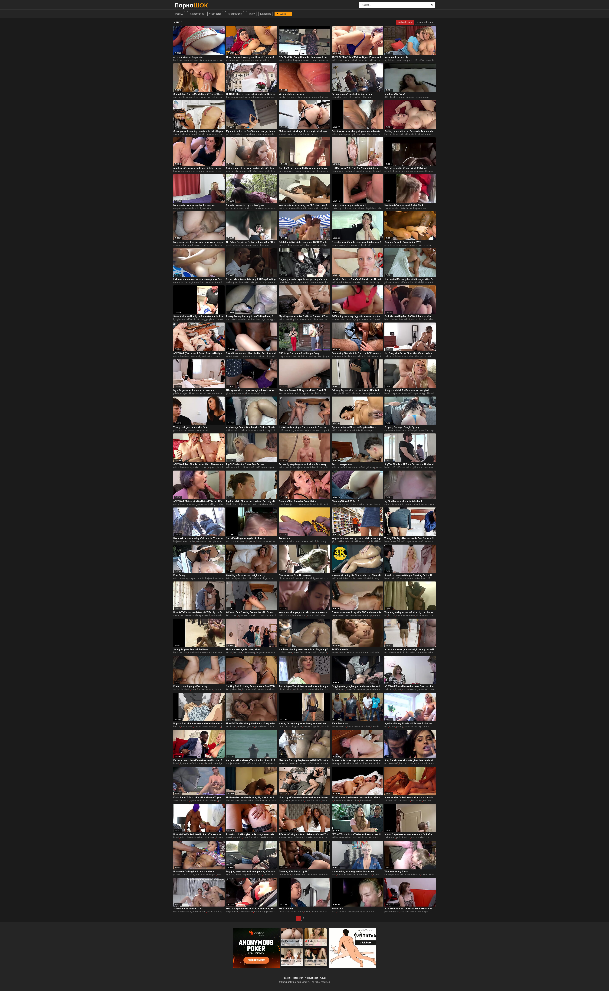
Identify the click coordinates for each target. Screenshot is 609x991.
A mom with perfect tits (396, 57)
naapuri (177, 208)
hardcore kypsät (198, 356)
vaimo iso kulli (350, 60)
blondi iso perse (392, 393)
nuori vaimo (319, 60)
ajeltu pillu (434, 467)
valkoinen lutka (262, 800)
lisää (281, 615)
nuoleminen (212, 134)
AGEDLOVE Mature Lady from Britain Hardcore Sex (410, 908)
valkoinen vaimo (234, 356)
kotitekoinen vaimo (209, 60)
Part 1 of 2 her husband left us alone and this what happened (304, 168)
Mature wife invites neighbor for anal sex (194, 205)
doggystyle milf (208, 319)
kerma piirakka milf (394, 874)
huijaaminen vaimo (302, 60)
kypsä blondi (428, 393)
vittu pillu (252, 171)
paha (322, 615)
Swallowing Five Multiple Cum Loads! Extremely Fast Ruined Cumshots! (357, 353)
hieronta (338, 800)
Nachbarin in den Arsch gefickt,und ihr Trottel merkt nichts (199, 538)
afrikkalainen (302, 541)
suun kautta (179, 97)
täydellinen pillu (374, 208)
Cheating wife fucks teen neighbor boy (245, 575)
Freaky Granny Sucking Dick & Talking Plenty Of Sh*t (251, 316)
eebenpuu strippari (341, 134)
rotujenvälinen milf (235, 763)
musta (246, 356)
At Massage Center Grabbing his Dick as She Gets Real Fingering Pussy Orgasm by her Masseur (251, 427)
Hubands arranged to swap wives (243, 649)
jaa (369, 97)
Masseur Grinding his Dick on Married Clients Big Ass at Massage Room (357, 575)
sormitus (409, 911)
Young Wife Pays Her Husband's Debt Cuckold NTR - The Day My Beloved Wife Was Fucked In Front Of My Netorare (410, 538)
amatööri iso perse (428, 430)
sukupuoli (407, 60)
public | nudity (285, 282)
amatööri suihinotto (313, 467)
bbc (365, 97)
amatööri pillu (198, 134)
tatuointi (298, 393)
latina (288, 726)
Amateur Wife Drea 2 (395, 94)
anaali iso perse (287, 763)
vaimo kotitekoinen (235, 541)
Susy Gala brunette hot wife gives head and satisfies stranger (410, 760)
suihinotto (185, 134)
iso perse (250, 541)
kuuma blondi (391, 134)
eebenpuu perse (277, 504)
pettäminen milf (365, 319)
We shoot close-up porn (291, 94)
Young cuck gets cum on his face (190, 427)
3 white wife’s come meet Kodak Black (403, 205)
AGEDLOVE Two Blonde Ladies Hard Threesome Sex (199, 464)
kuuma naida (305, 504)
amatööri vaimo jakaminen (200, 245)
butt (431, 615)
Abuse (323, 978)
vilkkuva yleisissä (382, 541)
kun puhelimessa (290, 245)
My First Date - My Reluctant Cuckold (403, 501)
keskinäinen (366, 800)
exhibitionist (403, 652)
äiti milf (346, 393)
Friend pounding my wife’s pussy (190, 686)
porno (294, 97)
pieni (235, 282)
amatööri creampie (215, 171)
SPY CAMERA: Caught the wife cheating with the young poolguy (304, 57)
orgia (293, 430)
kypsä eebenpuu (208, 874)
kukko (334, 208)
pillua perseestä (202, 615)
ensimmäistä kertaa (221, 615)
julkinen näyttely (243, 874)
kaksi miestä (264, 171)
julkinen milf (310, 245)
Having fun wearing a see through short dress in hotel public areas (304, 723)
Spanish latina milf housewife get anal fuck (354, 427)
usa (267, 245)
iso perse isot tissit (288, 356)
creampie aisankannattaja (220, 541)
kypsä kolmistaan (198, 467)
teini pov (235, 578)
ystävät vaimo (403, 837)
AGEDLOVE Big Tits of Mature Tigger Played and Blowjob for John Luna (357, 57)
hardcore (283, 541)
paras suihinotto (360, 837)
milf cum (249, 208)
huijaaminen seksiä (400, 319)
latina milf (284, 911)
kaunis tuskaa (338, 245)
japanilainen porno (211, 726)
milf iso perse (424, 60)
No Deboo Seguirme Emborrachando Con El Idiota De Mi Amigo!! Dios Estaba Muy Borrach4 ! (251, 242)
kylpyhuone (179, 319)
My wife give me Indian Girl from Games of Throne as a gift (304, 316)
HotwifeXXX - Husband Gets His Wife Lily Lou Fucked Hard (199, 612)
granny (199, 504)
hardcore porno (181, 60)
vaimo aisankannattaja (290, 208)
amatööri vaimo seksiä (254, 837)
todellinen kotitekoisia (199, 652)
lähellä (282, 97)
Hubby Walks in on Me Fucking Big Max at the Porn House (251, 797)
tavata (395, 208)
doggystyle (398, 171)
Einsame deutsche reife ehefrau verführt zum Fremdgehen (199, 760)
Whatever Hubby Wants (396, 871)
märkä (402, 208)
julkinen (213, 800)
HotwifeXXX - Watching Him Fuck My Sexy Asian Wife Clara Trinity (251, 723)
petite (184, 245)
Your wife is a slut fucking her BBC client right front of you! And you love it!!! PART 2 (304, 205)
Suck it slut (337, 908)
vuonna (292, 134)
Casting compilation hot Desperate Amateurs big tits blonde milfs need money (410, 131)
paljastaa (414, 652)
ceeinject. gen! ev (245, 726)
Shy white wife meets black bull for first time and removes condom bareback (251, 353)
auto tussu (257, 874)
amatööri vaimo (414, 97)
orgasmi (212, 467)
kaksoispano (377, 726)
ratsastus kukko (203, 393)
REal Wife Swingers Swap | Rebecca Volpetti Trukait (304, 834)
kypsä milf (378, 874)
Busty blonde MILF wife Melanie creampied (406, 390)
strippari (408, 171)
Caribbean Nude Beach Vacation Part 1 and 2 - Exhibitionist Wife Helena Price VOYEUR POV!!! (251, 760)
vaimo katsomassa (405, 615)
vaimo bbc (337, 97)
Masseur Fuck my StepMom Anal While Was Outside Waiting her (304, 760)
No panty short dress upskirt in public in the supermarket (357, 538)
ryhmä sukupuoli (246, 615)
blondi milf (389, 467)
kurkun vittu (321, 393)
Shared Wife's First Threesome (295, 575)
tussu (348, 208)
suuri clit (283, 134)
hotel (281, 726)
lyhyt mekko (338, 541)
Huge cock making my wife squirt (349, 205)
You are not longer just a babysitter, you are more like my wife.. (304, 612)
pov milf (261, 763)
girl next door (240, 171)
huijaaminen (419, 208)
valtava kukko (358, 208)
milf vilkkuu (390, 652)
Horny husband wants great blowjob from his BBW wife (251, 57)
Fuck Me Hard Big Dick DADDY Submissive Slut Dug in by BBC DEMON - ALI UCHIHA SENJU (410, 316)
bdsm (387, 319)
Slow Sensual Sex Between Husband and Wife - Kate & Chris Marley (357, 797)
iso (367, 282)
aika (345, 97)
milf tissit (400, 467)
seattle (351, 467)
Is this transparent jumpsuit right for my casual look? (410, 649)
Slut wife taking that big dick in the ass (245, 538)
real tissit (361, 134)
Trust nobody (286, 908)
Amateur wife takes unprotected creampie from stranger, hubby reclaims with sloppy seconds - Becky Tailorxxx (357, 760)
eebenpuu (217, 393)
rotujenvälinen (355, 97)
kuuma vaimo (316, 430)
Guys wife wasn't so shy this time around (352, 94)
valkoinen (194, 60)
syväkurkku (308, 393)
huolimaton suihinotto (355, 356)
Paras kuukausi (234, 14)
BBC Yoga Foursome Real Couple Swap (299, 353)
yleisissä (349, 541)
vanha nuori (313, 615)
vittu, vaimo (422, 615)
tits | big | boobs (215, 504)
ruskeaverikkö (391, 763)
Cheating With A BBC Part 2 (345, 501)
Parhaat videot (196, 14)
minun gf (255, 393)
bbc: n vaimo (322, 171)
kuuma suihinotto (425, 763)
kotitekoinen (221, 245)
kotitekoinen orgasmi (258, 319)
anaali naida (188, 208)
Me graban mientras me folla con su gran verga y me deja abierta (199, 242)
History (251, 14)
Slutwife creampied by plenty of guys (245, 205)
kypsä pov (365, 911)
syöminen (365, 726)
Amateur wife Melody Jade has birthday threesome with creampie (199, 168)
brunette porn (299, 615)
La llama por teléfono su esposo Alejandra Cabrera (199, 279)
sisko (221, 282)
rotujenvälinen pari (246, 504)
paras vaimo (345, 837)
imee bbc (242, 319)
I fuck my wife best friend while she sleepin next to (304, 797)
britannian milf (365, 60)
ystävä (229, 171)
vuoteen (365, 652)
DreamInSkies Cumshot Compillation (298, 501)
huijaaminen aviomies (184, 541)
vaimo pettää (285, 60)
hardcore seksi (339, 726)
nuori (205, 430)
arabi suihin (256, 60)
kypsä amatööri (188, 763)
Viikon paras (215, 14)
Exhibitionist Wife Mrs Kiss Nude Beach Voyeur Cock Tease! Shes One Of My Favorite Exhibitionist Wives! (199, 797)
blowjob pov (353, 911)
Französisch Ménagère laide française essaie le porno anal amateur (251, 834)
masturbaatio (258, 430)
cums (343, 319)
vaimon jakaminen (370, 393)
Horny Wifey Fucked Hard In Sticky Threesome (197, 834)
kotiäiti (306, 134)
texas (379, 467)
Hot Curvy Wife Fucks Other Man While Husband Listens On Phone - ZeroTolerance (410, 353)
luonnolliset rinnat (382, 171)
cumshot (355, 245)
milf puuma (179, 578)
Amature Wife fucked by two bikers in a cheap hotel (410, 797)
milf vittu (311, 763)
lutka (423, 134)
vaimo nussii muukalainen (359, 763)
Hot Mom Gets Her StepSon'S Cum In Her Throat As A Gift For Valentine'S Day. (357, 279)
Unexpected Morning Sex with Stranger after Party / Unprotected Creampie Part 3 (410, 279)
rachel (229, 282)
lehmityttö (400, 356)
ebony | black (223, 874)
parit (326, 430)
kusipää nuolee (233, 689)
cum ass (388, 430)
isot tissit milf (380, 60)
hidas (356, 800)
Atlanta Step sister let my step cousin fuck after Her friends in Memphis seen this (410, 834)
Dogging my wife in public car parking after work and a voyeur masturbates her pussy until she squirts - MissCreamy (304, 279)
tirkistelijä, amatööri (193, 282)
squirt (341, 208)
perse (314, 134)
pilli (175, 430)
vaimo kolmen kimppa (218, 356)
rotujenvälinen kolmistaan (242, 134)
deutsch (208, 763)
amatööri (400, 97)
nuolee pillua (413, 356)
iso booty (374, 282)
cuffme (427, 800)
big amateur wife (276, 467)
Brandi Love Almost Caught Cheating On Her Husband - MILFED (410, 575)
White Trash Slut (340, 723)
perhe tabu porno (264, 282)
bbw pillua (372, 134)
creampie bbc (338, 504)
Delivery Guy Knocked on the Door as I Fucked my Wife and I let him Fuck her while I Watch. (357, 390)
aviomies (230, 60)
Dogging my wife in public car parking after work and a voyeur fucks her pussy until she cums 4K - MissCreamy (251, 871)
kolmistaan (178, 171)
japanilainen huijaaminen (267, 726)
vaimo (223, 60)
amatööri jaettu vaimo (202, 689)
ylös (288, 97)
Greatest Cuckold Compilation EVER (402, 242)
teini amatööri (233, 467)
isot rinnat (350, 171)
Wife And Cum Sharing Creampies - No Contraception (251, 612)
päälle (176, 393)
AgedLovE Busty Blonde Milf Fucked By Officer (408, 723)
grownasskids (269, 134)
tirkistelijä (322, 245)
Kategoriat (265, 14)
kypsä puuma (192, 578)
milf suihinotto (193, 319)
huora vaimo (345, 652)
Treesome (284, 538)
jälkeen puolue (391, 282)
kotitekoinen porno (307, 97)
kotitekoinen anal (275, 837)
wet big (313, 356)
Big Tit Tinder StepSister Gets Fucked (245, 464)
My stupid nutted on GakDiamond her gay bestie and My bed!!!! (251, 131)
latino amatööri (339, 467)
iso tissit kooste (406, 134)
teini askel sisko (247, 282)
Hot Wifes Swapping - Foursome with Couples (302, 427)
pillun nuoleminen (302, 319)
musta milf (186, 874)
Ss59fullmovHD (340, 649)
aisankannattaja (239, 97)
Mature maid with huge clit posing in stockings (303, 131)
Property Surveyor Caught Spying (401, 427)
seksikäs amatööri (346, 874)
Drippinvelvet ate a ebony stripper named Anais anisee (357, 131)
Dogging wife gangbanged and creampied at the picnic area (357, 686)
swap (341, 171)
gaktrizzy (370, 467)
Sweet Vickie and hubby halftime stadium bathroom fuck (199, 316)
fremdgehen (219, 763)
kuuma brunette (407, 763)
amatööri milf (356, 430)
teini (228, 97)
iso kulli (211, 97)
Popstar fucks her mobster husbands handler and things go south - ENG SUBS (199, 723)
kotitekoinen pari (326, 97)
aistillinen (348, 800)
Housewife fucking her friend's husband (194, 871)
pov (372, 911)
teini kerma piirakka (377, 356)
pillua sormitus (420, 467)
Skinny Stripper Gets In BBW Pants (190, 649)
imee (310, 208)
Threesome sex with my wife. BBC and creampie (356, 612)
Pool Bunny (179, 575)
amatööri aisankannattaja (261, 97)
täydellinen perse (393, 60)
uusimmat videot (425, 22)
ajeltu (300, 467)
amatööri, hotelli (304, 578)
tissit (392, 97)
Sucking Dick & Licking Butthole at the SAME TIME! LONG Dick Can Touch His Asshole (251, 686)
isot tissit (221, 467)
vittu (197, 208)
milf (334, 60)
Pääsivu (179, 14)
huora (259, 134)
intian (429, 134)
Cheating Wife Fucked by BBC (294, 871)
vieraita (382, 689)
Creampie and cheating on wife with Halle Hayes (198, 131)
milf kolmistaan (322, 208)
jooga (326, 356)
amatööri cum (344, 282)
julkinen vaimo (361, 541)
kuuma (288, 615)
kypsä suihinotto (198, 911)
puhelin (356, 652)
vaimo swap (303, 430)
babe (221, 578)
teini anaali (276, 171)
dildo (386, 97)
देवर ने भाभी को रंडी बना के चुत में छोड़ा (188, 57)
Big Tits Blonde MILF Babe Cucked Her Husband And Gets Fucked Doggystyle (410, 464)
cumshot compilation (196, 97)
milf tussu (251, 763)
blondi (282, 578)
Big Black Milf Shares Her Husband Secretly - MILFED (251, 501)
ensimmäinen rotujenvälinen (265, 356)
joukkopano (261, 208)
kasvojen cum (286, 393)
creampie (190, 171)
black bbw (231, 504)
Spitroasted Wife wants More (188, 908)
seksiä (266, 60)
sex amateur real (340, 615)
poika (243, 578)
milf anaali (300, 763)
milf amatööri (406, 282)
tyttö (353, 134)
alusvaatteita (187, 615)
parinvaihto (273, 208)
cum (179, 430)
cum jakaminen (236, 208)
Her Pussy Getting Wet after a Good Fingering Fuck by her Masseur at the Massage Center (304, 649)
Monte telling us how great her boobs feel (353, 871)
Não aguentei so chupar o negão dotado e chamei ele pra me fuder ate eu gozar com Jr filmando (251, 390)
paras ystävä (297, 800)
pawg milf (379, 578)
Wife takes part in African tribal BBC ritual (405, 168)
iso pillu (222, 134)
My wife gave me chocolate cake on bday (194, 390)
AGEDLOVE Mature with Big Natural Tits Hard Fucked (199, 501)
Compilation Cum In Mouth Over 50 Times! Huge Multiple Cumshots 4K (199, 94)
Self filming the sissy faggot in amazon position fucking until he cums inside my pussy (357, 316)
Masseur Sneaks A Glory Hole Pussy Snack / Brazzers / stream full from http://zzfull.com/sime (304, 390)
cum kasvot (188, 430)
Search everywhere (342, 464)
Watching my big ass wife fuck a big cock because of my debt (410, 612)
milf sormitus (232, 430)
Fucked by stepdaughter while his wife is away (302, 464)
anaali (329, 60)
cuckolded (375, 652)
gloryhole (230, 393)
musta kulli (231, 319)
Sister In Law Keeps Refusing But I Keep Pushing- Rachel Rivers (251, 279)
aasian (197, 726)
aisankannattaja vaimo (425, 171)
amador (240, 393)
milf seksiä (284, 430)
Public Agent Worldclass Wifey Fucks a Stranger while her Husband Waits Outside (304, 686)
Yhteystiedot (311, 978)
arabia (246, 60)
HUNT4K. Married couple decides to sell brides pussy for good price (251, 94)
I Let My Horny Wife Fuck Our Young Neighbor (355, 168)
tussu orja (351, 319)
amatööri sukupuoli (317, 652)
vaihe (387, 837)
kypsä (339, 60)
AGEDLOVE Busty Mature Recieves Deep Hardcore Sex (410, 686)
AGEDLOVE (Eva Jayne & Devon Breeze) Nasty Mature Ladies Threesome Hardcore (199, 353)
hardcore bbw (180, 652)
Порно (182, 5)
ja (227, 134)
